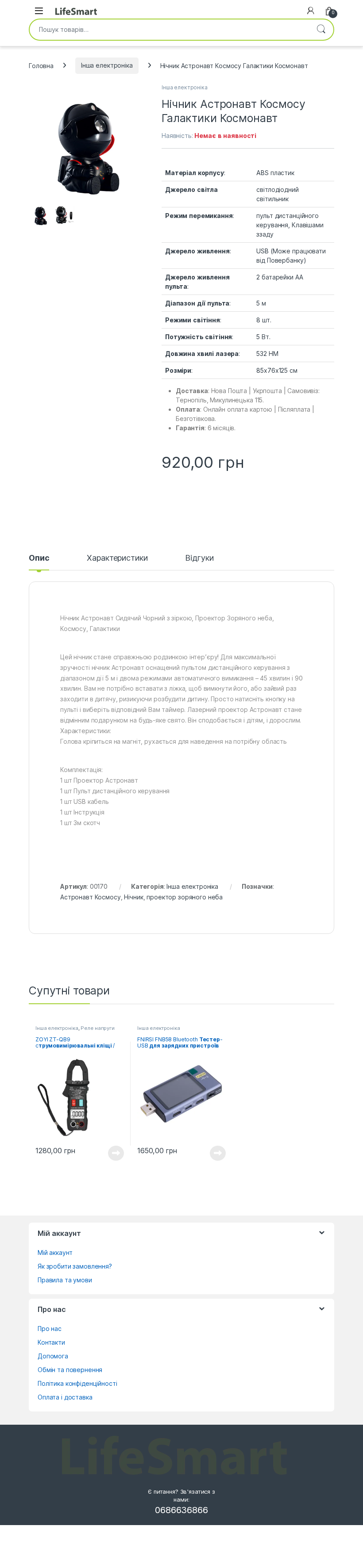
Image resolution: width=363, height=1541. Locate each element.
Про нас (50, 1328)
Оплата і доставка (65, 1397)
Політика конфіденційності (77, 1383)
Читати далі (114, 1153)
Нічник (133, 897)
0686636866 (181, 1510)
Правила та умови (65, 1280)
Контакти (51, 1342)
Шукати (321, 29)
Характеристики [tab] (117, 558)
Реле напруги (97, 1028)
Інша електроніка (107, 65)
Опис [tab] (39, 558)
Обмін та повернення (70, 1369)
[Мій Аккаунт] (311, 10)
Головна (41, 65)
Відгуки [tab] (199, 558)
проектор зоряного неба (185, 897)
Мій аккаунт (55, 1252)
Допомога (53, 1356)
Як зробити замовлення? (75, 1266)
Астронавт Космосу (90, 897)
